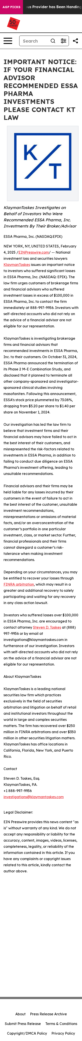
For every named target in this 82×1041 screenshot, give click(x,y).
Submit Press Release (23, 1023)
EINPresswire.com (33, 252)
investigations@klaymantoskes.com (33, 797)
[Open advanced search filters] (63, 41)
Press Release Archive (48, 1014)
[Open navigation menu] (7, 40)
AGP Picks (11, 7)
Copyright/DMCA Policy (27, 1033)
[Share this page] (75, 40)
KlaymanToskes (16, 264)
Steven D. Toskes (47, 627)
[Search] (53, 41)
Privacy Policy (63, 1033)
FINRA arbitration (18, 584)
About (20, 1014)
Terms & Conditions (61, 1023)
